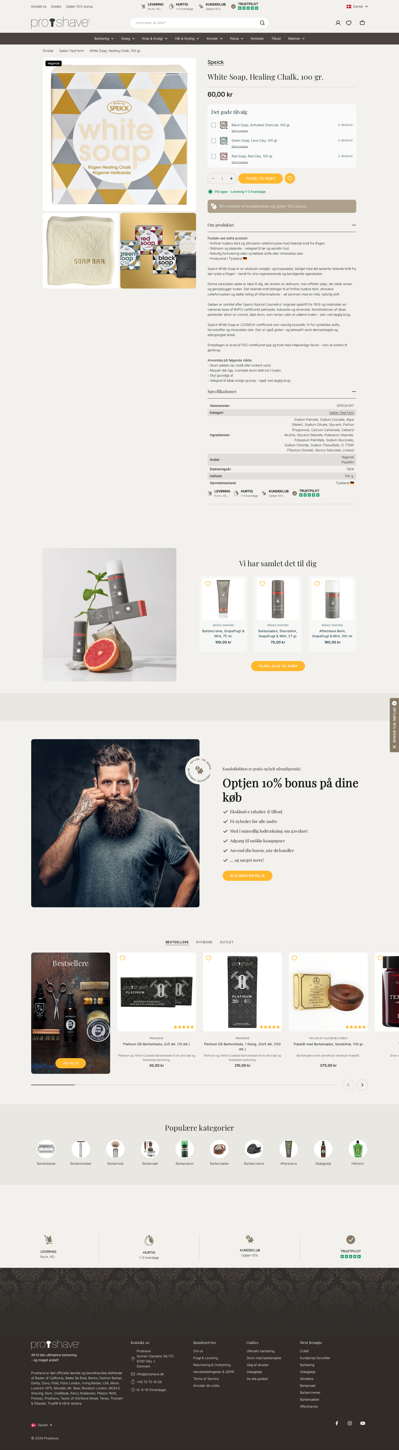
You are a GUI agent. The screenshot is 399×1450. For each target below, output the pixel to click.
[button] (394, 725)
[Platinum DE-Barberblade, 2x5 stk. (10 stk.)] (156, 992)
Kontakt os (38, 6)
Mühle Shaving (223, 625)
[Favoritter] (348, 22)
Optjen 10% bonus (79, 6)
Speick (216, 62)
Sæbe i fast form (71, 51)
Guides (56, 6)
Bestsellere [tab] (177, 942)
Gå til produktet (240, 130)
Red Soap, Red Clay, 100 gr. (252, 156)
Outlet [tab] (226, 942)
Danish (358, 6)
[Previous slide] (348, 1084)
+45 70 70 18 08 (149, 1382)
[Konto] (338, 23)
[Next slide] (362, 1084)
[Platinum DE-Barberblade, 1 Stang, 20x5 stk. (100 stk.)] (242, 992)
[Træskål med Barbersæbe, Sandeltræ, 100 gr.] (328, 992)
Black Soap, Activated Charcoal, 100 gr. (261, 125)
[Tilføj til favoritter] (290, 178)
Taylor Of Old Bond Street (328, 1038)
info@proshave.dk (150, 1374)
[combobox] (199, 23)
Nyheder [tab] (204, 942)
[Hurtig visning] (238, 588)
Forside (48, 51)
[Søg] (262, 23)
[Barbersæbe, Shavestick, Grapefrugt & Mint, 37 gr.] (278, 599)
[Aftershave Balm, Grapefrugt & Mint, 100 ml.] (332, 599)
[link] (282, 206)
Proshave (156, 1038)
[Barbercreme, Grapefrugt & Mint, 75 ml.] (223, 599)
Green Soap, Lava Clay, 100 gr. (255, 140)
